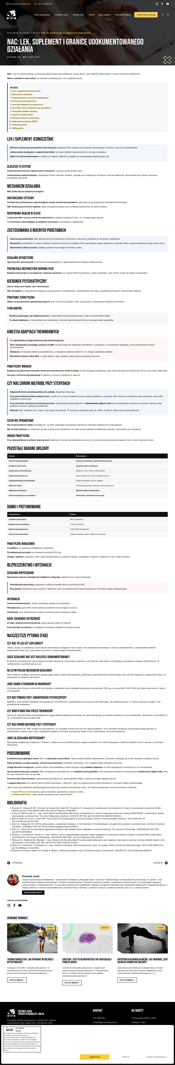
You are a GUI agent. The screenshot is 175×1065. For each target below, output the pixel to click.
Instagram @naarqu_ (21, 794)
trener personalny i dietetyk (123, 787)
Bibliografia (17, 128)
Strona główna (12, 33)
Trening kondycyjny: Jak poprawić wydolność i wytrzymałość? (30, 961)
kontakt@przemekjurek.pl (20, 4)
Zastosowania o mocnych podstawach (30, 98)
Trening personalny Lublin (144, 1018)
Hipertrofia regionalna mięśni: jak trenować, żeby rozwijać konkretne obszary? (143, 961)
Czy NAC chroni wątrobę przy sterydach (31, 108)
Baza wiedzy (104, 15)
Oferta (91, 15)
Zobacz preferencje (156, 1057)
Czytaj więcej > (16, 980)
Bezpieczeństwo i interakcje (25, 118)
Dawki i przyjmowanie (22, 114)
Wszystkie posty (33, 892)
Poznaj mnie (78, 15)
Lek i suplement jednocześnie (26, 91)
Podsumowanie (19, 125)
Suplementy (35, 33)
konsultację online (78, 787)
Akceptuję (94, 1057)
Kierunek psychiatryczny (24, 101)
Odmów (125, 1057)
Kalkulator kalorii (122, 15)
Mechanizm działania (22, 94)
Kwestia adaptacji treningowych (27, 104)
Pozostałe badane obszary (24, 111)
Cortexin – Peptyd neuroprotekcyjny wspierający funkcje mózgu (87, 961)
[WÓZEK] (167, 14)
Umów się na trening (146, 15)
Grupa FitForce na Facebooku (26, 792)
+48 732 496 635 (45, 4)
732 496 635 (99, 1018)
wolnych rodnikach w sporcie (66, 375)
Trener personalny (42, 15)
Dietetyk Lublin (61, 15)
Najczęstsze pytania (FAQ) (24, 121)
